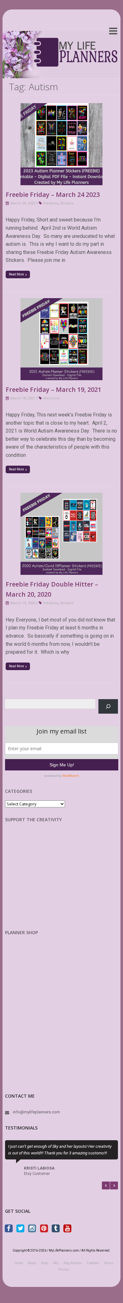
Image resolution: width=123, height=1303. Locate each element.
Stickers (66, 203)
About (32, 1263)
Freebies (50, 203)
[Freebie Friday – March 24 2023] (61, 107)
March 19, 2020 (22, 603)
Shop (44, 1263)
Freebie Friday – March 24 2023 (53, 194)
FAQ (56, 1263)
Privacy (63, 1269)
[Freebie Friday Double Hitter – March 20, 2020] (61, 497)
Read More (16, 274)
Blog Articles (72, 1263)
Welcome (51, 398)
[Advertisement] (38, 880)
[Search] (108, 706)
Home (19, 1263)
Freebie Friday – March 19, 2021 (53, 389)
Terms (108, 1263)
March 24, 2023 (22, 203)
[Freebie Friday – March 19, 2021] (61, 302)
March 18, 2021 (22, 398)
